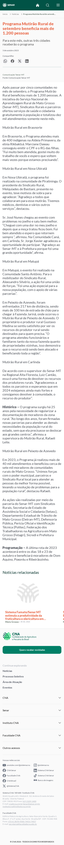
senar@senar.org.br (31, 804)
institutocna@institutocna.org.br (17, 806)
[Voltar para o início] (37, 5)
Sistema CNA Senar (46, 770)
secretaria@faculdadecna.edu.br (23, 824)
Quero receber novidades (32, 649)
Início (5, 14)
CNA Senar (11, 770)
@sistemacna (43, 765)
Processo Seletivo (13, 676)
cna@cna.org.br (16, 804)
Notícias (15, 14)
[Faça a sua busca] (47, 5)
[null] (5, 61)
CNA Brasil (11, 781)
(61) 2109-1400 (29, 801)
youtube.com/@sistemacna (18, 765)
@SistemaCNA (13, 786)
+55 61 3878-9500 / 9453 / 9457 (22, 821)
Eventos (7, 687)
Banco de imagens (45, 780)
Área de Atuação (12, 681)
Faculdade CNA (13, 775)
